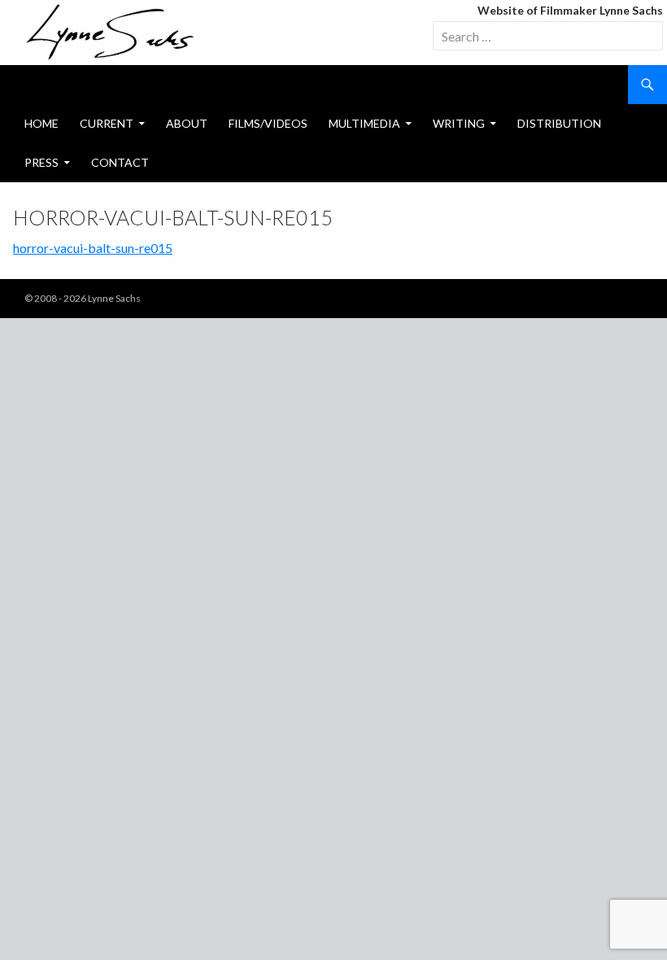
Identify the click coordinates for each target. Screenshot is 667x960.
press (41, 162)
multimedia (364, 123)
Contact (120, 162)
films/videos (268, 123)
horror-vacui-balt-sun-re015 (92, 247)
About (186, 123)
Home (41, 123)
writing (459, 123)
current (106, 123)
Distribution (559, 123)
